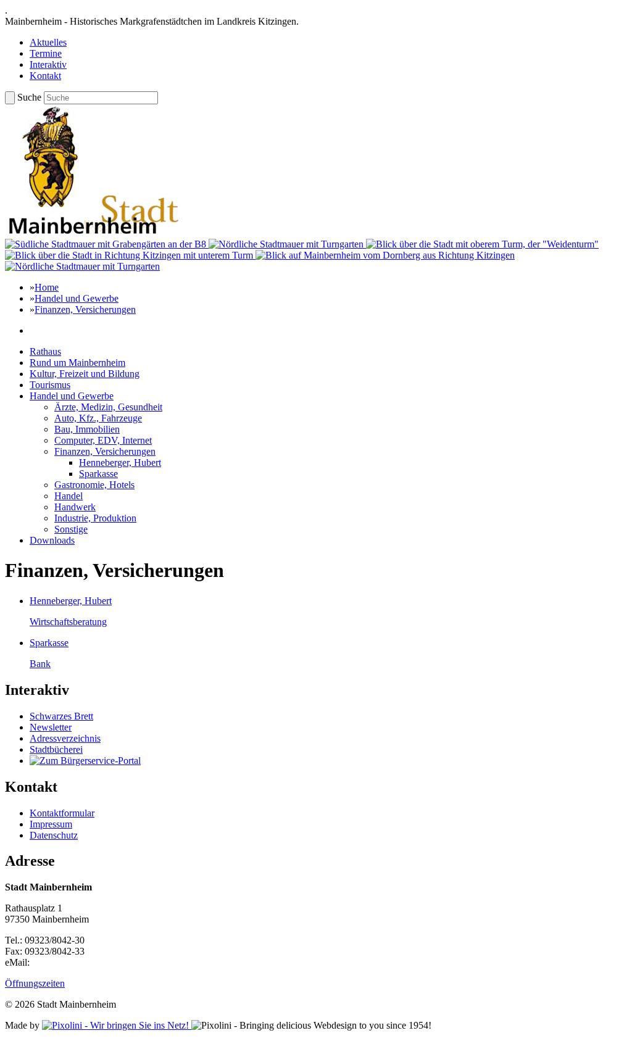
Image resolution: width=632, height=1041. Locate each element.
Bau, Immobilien (87, 429)
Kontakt (45, 75)
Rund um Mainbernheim (77, 362)
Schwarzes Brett (61, 716)
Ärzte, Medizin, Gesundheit (108, 407)
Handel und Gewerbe (76, 298)
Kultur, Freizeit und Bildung (84, 373)
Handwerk (75, 507)
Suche (29, 97)
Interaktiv (48, 64)
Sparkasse (98, 473)
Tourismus (50, 384)
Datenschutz (54, 835)
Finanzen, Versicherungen (85, 309)
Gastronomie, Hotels (94, 484)
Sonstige (71, 529)
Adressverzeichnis (65, 738)
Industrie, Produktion (95, 518)
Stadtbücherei (56, 749)
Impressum (51, 824)
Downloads (52, 540)
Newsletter (51, 727)
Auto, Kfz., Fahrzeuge (98, 418)
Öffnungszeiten (35, 983)
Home (47, 287)
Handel (68, 496)
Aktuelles (48, 42)
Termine (46, 53)
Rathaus (45, 351)
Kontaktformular (62, 813)
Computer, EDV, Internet (103, 440)
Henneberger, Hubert (120, 462)
